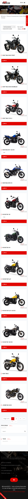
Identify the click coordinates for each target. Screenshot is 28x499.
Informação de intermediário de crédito (10, 465)
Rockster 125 (6, 214)
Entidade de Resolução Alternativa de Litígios (14, 491)
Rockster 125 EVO (7, 342)
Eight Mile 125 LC (7, 118)
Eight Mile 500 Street (8, 55)
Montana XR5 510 (7, 183)
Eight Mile (5, 373)
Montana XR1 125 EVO (8, 149)
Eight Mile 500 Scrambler (9, 86)
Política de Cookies (5, 473)
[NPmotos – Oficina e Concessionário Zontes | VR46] (6, 2)
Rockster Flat (6, 279)
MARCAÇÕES (26, 21)
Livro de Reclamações (6, 470)
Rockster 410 (6, 247)
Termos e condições (6, 462)
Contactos (3, 468)
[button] (21, 2)
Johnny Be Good (7, 405)
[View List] (24, 29)
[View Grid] (23, 29)
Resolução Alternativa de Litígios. (18, 458)
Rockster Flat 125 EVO (8, 310)
